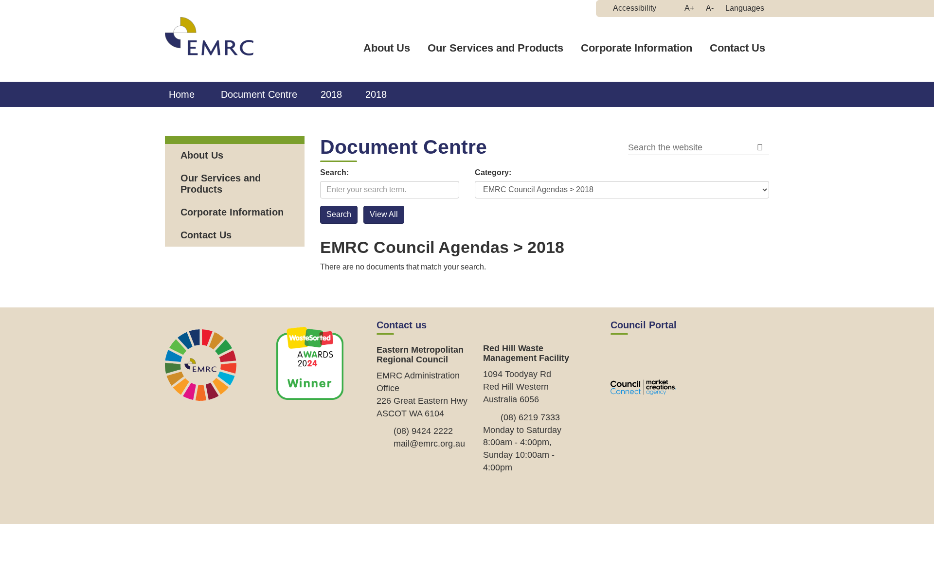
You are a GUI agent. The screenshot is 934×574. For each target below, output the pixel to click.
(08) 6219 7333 (530, 417)
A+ (691, 10)
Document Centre (259, 94)
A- (712, 10)
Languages (744, 8)
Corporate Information (636, 48)
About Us (386, 48)
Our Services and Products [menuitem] (220, 184)
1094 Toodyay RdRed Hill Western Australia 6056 (517, 386)
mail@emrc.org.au (429, 443)
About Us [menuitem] (201, 155)
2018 (331, 94)
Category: (493, 172)
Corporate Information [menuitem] (232, 212)
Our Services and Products (495, 48)
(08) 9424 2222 (423, 431)
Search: (334, 172)
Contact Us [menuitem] (206, 235)
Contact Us (737, 48)
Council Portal (644, 325)
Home (182, 94)
